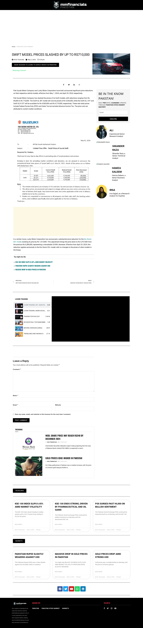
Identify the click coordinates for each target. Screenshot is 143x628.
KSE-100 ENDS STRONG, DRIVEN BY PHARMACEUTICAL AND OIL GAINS (71, 506)
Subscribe (113, 119)
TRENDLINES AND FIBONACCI (33, 333)
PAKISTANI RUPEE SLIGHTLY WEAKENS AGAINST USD (32, 266)
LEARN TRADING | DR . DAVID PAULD (36, 305)
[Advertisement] (71, 25)
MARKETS (65, 608)
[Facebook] (60, 588)
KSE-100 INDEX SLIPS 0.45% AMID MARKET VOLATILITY (34, 262)
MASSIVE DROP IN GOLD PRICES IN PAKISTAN (30, 269)
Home (13, 46)
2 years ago (63, 442)
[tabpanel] (91, 319)
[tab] (32, 305)
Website (58, 405)
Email (15, 405)
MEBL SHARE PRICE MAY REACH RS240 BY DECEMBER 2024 (64, 437)
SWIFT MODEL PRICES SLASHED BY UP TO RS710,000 (51, 55)
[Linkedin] (83, 588)
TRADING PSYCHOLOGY (32, 316)
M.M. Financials (52, 442)
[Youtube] (71, 588)
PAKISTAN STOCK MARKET (25, 46)
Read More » (19, 524)
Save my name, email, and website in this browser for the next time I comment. (43, 414)
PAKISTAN (35, 608)
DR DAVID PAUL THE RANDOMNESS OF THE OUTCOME (41, 322)
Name (15, 395)
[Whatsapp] (77, 588)
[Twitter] (65, 588)
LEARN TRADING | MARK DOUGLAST (36, 310)
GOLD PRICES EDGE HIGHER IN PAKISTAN (63, 458)
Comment (17, 369)
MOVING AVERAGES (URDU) (33, 328)
